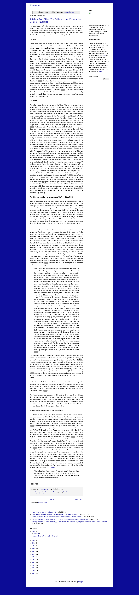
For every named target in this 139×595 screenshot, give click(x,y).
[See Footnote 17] (73, 437)
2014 (34, 565)
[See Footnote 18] (35, 448)
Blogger (80, 582)
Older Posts (78, 499)
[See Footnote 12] (46, 263)
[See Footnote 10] (71, 179)
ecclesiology (54, 492)
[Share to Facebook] (60, 489)
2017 (34, 557)
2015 (34, 562)
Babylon (44, 492)
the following (51, 467)
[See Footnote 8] (70, 175)
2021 (34, 546)
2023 (34, 540)
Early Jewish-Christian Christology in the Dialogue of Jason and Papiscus (55, 514)
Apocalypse (38, 492)
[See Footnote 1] (48, 52)
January (36, 533)
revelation (72, 492)
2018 (34, 554)
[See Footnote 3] (59, 70)
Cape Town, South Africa (43, 494)
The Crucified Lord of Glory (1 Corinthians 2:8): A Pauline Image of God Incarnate (57, 517)
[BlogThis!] (56, 489)
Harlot (60, 492)
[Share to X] (58, 489)
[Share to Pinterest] (62, 489)
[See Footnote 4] (40, 81)
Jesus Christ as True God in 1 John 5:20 (44, 512)
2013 (34, 568)
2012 (34, 571)
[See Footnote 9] (43, 177)
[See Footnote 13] (36, 352)
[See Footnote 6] (63, 90)
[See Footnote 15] (45, 391)
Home (52, 499)
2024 (34, 531)
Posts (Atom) (42, 502)
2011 (34, 573)
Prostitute (66, 492)
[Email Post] (51, 489)
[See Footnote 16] (32, 426)
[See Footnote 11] (80, 188)
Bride (49, 492)
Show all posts (69, 12)
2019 (34, 551)
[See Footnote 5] (74, 83)
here (104, 55)
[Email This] (55, 489)
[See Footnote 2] (32, 68)
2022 (34, 543)
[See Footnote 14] (32, 373)
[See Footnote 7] (32, 127)
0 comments (44, 489)
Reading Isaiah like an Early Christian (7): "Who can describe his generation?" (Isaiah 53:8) (60, 519)
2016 (34, 559)
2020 (34, 548)
